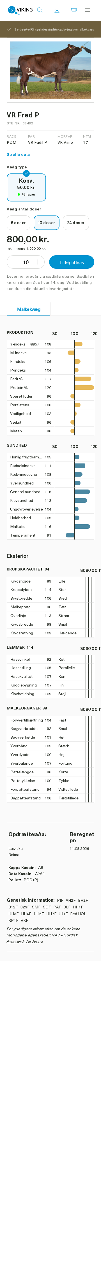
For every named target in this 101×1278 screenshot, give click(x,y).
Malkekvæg (28, 308)
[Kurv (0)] (74, 10)
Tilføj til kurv (71, 262)
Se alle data (18, 154)
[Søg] (40, 10)
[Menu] (87, 10)
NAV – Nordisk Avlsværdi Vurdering (42, 938)
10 (26, 262)
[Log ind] (57, 10)
